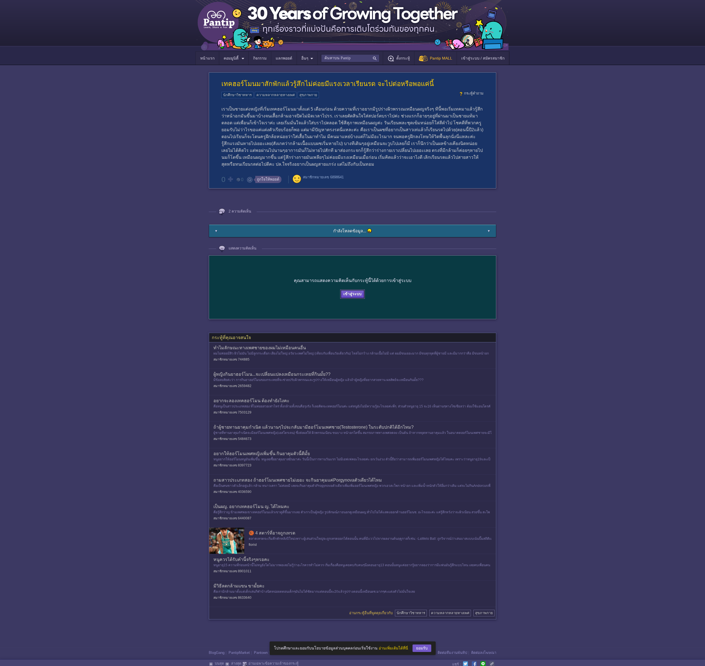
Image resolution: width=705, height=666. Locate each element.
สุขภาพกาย (308, 95)
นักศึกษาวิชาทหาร (237, 95)
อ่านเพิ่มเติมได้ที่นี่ (393, 648)
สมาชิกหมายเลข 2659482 (232, 386)
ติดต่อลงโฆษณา (483, 653)
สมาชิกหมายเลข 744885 (231, 359)
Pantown (261, 653)
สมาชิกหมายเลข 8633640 (232, 598)
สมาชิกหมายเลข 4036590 (232, 492)
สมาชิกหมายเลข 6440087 (232, 518)
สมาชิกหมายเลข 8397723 (232, 465)
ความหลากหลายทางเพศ (275, 95)
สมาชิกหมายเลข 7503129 (232, 412)
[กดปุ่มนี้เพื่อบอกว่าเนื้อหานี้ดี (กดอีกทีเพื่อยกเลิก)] (230, 179)
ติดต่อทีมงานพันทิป (452, 653)
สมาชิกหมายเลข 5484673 (232, 439)
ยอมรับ (422, 648)
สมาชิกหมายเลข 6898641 (323, 177)
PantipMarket (239, 653)
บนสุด (219, 663)
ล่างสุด (236, 663)
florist (253, 545)
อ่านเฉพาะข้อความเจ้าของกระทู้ (273, 663)
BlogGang (216, 653)
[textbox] (350, 58)
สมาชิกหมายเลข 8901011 (232, 571)
